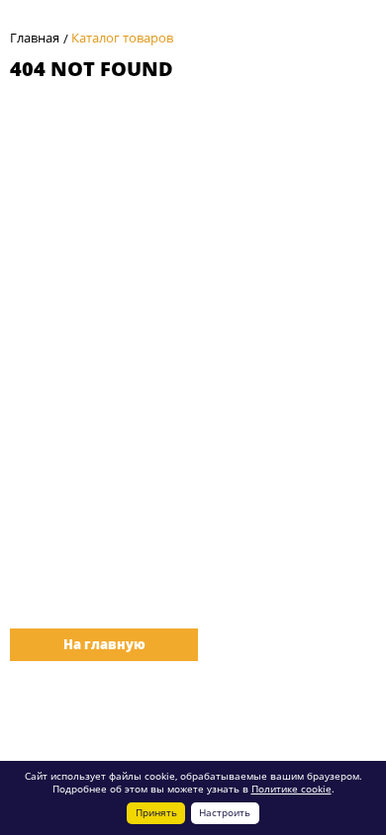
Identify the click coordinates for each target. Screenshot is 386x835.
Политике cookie (291, 788)
